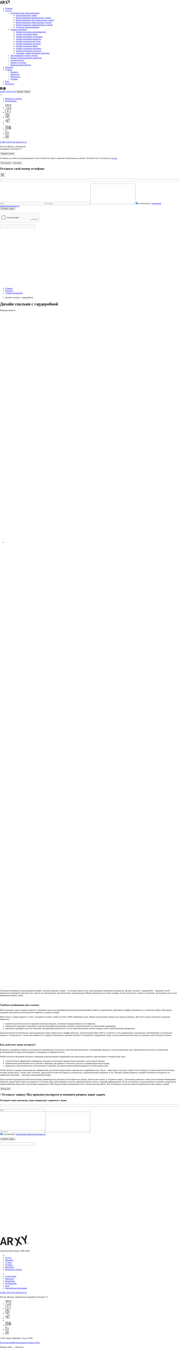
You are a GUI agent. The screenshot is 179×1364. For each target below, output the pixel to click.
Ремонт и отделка (18, 62)
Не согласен (6, 163)
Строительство (17, 60)
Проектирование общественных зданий (33, 22)
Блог (7, 81)
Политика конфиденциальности (14, 1342)
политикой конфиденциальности (30, 1134)
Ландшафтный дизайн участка (24, 55)
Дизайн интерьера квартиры (28, 39)
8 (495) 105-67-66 (8, 91)
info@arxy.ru (21, 142)
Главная (8, 8)
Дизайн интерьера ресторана (28, 48)
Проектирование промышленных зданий (34, 25)
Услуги (8, 11)
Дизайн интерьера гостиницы (29, 37)
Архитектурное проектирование (25, 13)
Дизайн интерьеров (14, 293)
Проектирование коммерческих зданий (33, 18)
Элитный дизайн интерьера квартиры (33, 53)
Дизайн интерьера (18, 29)
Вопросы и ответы (13, 98)
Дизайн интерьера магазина (28, 44)
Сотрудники (10, 1276)
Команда (14, 72)
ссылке (114, 158)
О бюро (8, 70)
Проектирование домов (26, 15)
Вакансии (14, 74)
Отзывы (14, 79)
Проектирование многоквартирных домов (35, 20)
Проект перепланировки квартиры (26, 58)
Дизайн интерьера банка (27, 34)
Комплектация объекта (20, 65)
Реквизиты (15, 77)
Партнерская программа (16, 1288)
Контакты (9, 84)
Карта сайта (34, 1342)
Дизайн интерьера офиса (27, 46)
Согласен (17, 163)
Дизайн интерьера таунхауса (28, 51)
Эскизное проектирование (27, 27)
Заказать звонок (23, 92)
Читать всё (5, 1089)
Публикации (11, 101)
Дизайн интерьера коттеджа (28, 41)
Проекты (9, 67)
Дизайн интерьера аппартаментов (31, 32)
